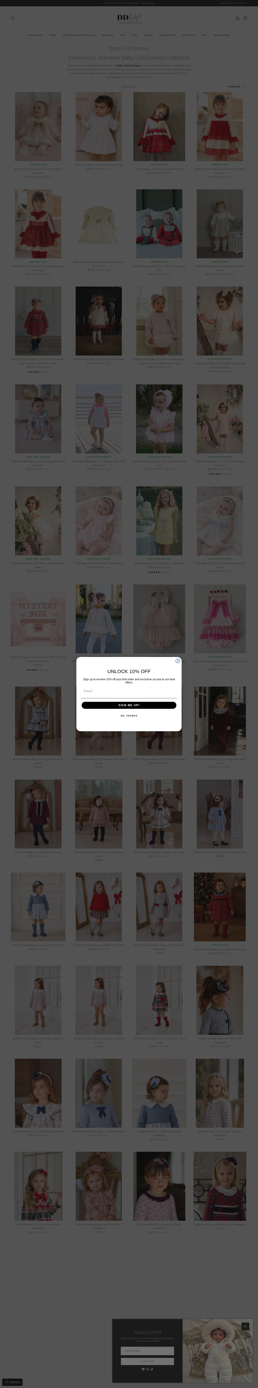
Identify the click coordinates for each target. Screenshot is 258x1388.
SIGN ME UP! (129, 705)
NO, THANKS (129, 716)
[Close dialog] (178, 661)
